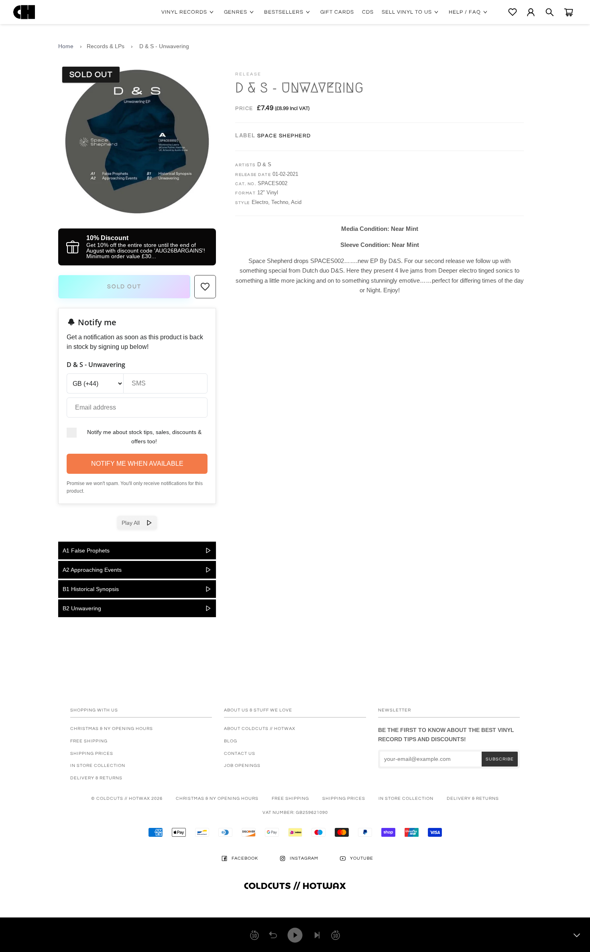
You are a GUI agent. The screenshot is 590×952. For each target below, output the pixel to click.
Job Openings (242, 765)
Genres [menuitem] (235, 12)
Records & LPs (105, 46)
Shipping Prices (91, 753)
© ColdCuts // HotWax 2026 (127, 798)
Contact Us (239, 753)
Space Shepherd (284, 136)
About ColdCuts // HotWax (259, 728)
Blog (230, 741)
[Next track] (317, 935)
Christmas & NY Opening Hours (111, 728)
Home (65, 46)
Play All (134, 523)
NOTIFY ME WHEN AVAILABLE (137, 463)
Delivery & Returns (96, 778)
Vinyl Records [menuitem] (184, 12)
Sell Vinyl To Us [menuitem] (407, 12)
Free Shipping (89, 741)
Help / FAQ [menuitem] (465, 12)
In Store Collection (97, 765)
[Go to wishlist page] (512, 12)
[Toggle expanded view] (577, 935)
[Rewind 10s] (254, 935)
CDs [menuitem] (368, 12)
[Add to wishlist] (205, 287)
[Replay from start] (273, 935)
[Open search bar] (549, 12)
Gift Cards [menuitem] (337, 12)
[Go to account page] (530, 12)
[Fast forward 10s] (335, 935)
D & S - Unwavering (164, 46)
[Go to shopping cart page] (568, 12)
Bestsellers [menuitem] (283, 12)
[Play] (295, 935)
